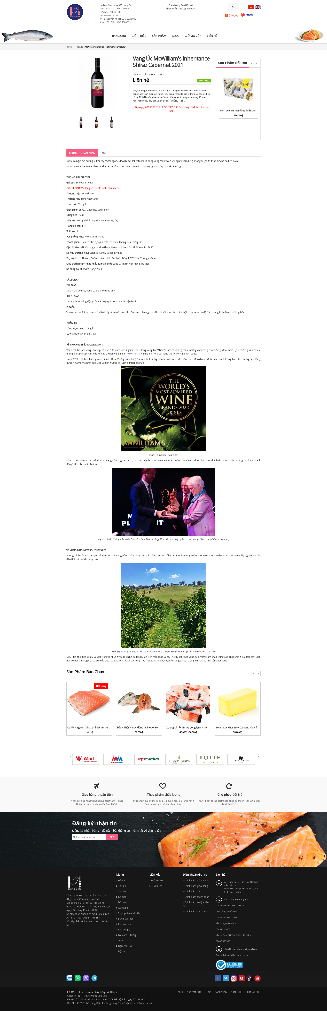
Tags (103, 153)
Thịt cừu (122, 891)
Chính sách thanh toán (196, 896)
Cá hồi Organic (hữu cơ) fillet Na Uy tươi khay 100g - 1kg (100, 727)
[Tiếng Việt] (251, 7)
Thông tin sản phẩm (82, 153)
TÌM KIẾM (156, 885)
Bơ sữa (122, 896)
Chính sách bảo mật (195, 891)
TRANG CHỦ (254, 992)
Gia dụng (123, 907)
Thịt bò (122, 885)
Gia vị (121, 940)
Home (69, 46)
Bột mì (121, 951)
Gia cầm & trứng (127, 935)
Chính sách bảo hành (195, 911)
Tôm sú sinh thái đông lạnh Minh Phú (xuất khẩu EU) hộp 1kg (255, 110)
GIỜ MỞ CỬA (194, 992)
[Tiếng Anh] (258, 7)
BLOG (208, 992)
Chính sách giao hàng (196, 885)
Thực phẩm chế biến (129, 913)
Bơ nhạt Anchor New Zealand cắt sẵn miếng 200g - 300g (248, 727)
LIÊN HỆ (178, 992)
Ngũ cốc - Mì (125, 945)
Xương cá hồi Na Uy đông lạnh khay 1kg (189, 727)
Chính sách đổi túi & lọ (196, 880)
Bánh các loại (125, 918)
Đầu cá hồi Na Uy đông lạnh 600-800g (139, 727)
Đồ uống (122, 902)
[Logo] (74, 883)
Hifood (114, 992)
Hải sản (122, 880)
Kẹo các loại (124, 924)
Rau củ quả (124, 929)
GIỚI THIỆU (237, 992)
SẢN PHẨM (221, 992)
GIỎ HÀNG (157, 880)
